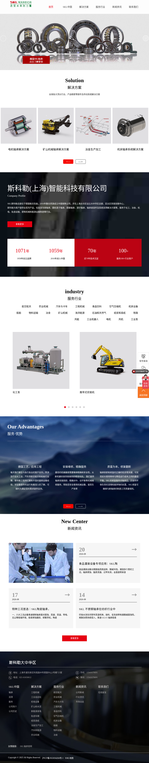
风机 (121, 319)
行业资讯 (80, 697)
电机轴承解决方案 (18, 149)
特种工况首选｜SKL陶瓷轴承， (31, 609)
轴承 (11, 692)
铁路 (135, 313)
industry (74, 291)
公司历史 (13, 711)
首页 (51, 7)
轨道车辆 (35, 716)
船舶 (18, 313)
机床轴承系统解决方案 (130, 149)
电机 (108, 319)
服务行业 (100, 7)
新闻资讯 (117, 7)
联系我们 (133, 7)
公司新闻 (80, 692)
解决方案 (84, 7)
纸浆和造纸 (120, 313)
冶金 (48, 313)
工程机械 (80, 306)
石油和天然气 (99, 313)
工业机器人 (93, 319)
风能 (76, 319)
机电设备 (35, 702)
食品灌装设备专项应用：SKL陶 (98, 563)
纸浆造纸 (35, 721)
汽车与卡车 (62, 306)
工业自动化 (36, 697)
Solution (74, 80)
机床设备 (133, 306)
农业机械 (43, 306)
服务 (11, 702)
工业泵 (134, 319)
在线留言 (102, 692)
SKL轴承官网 (26, 746)
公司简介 (13, 706)
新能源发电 (36, 711)
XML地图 (69, 758)
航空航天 (26, 306)
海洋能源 (80, 313)
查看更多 (20, 224)
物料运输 (33, 313)
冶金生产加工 (93, 149)
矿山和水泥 (36, 706)
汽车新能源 (36, 730)
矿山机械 (63, 313)
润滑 (11, 697)
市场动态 (80, 702)
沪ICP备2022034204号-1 (52, 758)
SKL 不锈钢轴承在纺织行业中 (97, 609)
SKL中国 (67, 7)
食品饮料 (97, 306)
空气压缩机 (115, 306)
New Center (74, 521)
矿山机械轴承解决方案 (56, 149)
